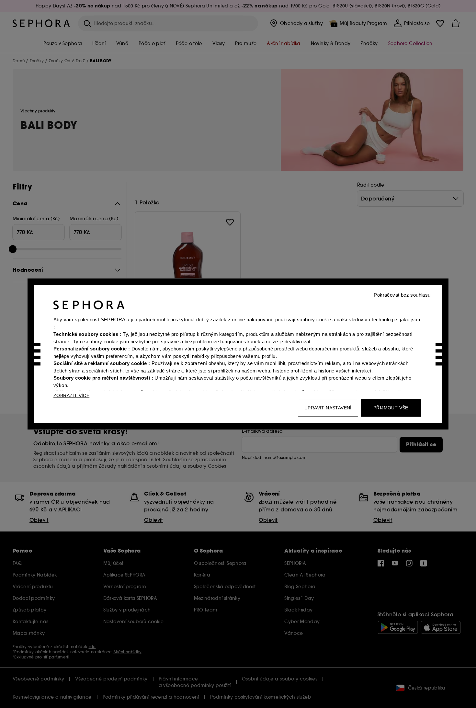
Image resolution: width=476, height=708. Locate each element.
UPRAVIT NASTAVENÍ (328, 407)
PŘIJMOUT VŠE (390, 407)
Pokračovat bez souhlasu (402, 295)
